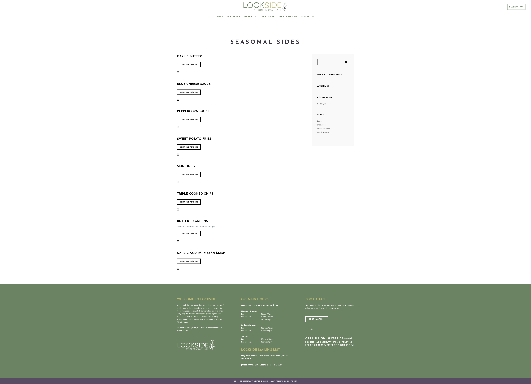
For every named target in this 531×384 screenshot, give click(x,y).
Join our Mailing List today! (262, 364)
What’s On (250, 17)
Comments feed (323, 128)
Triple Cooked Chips (195, 193)
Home (220, 17)
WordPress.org (323, 132)
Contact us (307, 17)
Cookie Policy (290, 381)
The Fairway (267, 17)
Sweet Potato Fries (194, 139)
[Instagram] (312, 329)
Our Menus (233, 17)
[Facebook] (306, 329)
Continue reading (189, 65)
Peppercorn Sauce (193, 111)
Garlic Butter (189, 56)
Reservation (516, 7)
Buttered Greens (192, 221)
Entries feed (321, 125)
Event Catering (287, 17)
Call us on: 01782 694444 (328, 338)
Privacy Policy (275, 381)
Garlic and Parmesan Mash (201, 253)
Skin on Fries (188, 166)
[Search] (346, 62)
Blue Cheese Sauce (194, 84)
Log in (319, 121)
